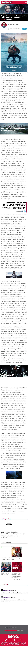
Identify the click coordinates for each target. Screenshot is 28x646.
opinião (3, 536)
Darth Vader (15, 532)
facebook (22, 211)
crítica (8, 532)
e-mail (21, 640)
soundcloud (18, 640)
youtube (12, 640)
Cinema (3, 19)
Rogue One (17, 536)
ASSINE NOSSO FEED (17, 29)
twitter (25, 211)
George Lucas (17, 534)
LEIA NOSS (17, 644)
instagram (15, 640)
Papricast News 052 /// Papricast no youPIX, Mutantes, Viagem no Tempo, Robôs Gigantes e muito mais (17, 576)
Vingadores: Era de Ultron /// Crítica (5, 573)
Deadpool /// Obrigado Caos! (17, 558)
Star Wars (4, 538)
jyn (24, 534)
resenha (10, 536)
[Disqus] (14, 605)
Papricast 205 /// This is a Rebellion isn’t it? (5, 558)
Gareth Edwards (6, 534)
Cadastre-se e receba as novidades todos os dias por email (14, 628)
